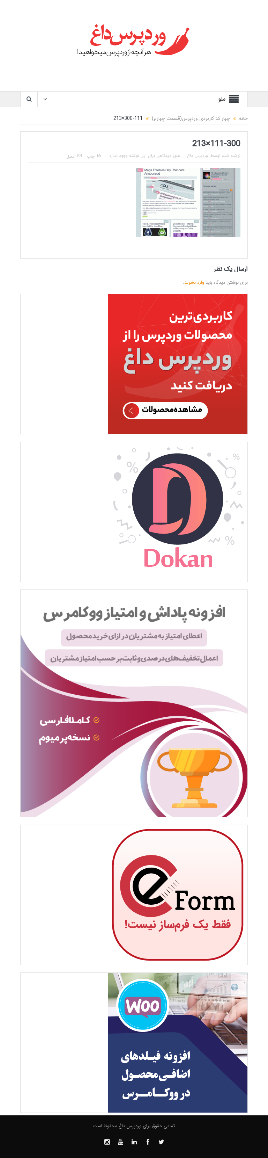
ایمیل (70, 156)
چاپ (91, 156)
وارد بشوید (194, 282)
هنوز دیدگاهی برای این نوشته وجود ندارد (144, 155)
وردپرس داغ (197, 155)
